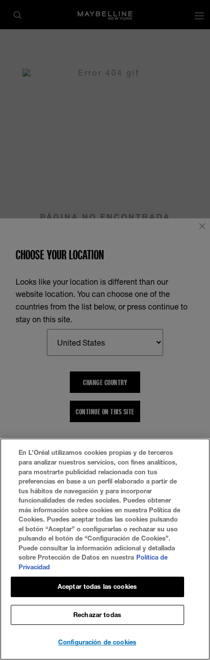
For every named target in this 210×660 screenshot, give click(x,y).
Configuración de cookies (97, 642)
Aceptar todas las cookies (97, 586)
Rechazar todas (97, 615)
